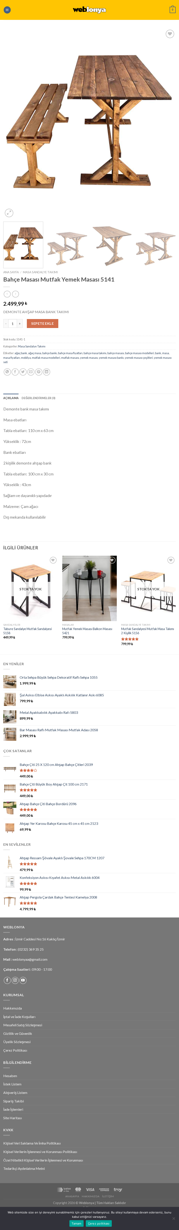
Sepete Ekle (42, 323)
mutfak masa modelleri (46, 357)
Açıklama (11, 398)
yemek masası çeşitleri (139, 357)
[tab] (11, 398)
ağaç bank (21, 353)
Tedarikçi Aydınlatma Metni (24, 1168)
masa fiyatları (11, 357)
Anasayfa (72, 1196)
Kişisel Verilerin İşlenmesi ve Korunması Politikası (40, 1152)
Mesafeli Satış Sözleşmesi (22, 1025)
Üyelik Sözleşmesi (17, 1042)
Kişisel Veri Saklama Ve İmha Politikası (32, 1143)
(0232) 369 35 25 (31, 949)
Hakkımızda (12, 1008)
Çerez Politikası (15, 1050)
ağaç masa (34, 353)
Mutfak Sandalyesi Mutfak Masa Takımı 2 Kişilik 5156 (147, 631)
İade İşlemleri (13, 1109)
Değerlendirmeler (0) (38, 398)
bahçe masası (115, 353)
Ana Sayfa (11, 272)
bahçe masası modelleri (139, 353)
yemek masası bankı (111, 357)
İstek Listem (12, 1084)
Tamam (76, 1223)
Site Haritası (12, 1118)
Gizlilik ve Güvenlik (17, 1033)
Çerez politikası (99, 1223)
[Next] (167, 123)
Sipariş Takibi (13, 1101)
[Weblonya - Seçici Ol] (89, 10)
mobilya (26, 357)
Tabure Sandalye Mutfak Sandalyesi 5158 (27, 631)
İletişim (108, 1196)
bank (158, 353)
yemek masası (89, 357)
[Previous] (12, 123)
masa (165, 353)
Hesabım (10, 1076)
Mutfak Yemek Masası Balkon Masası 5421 (87, 631)
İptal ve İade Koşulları (19, 1017)
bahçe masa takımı (95, 353)
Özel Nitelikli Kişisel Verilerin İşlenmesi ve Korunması (43, 1160)
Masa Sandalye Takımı (40, 272)
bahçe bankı (49, 353)
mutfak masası (70, 357)
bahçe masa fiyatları (70, 353)
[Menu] (7, 10)
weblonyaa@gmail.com (29, 959)
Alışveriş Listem (15, 1092)
